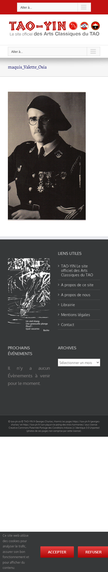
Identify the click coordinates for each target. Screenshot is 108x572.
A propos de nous (75, 295)
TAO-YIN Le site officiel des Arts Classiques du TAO (77, 270)
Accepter (57, 552)
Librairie (68, 304)
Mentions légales (75, 314)
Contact (67, 324)
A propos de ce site (77, 285)
